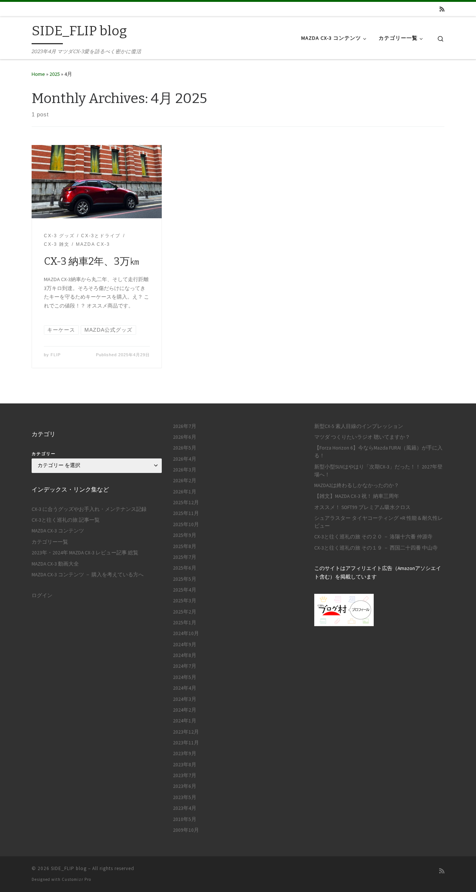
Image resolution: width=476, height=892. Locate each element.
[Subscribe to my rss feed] (442, 9)
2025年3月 (184, 601)
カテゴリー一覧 (50, 542)
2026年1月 (184, 492)
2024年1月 (184, 721)
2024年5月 (184, 677)
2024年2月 (184, 710)
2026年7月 (184, 426)
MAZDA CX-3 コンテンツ (58, 531)
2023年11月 (186, 743)
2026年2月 (184, 480)
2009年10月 (186, 830)
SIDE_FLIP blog (69, 868)
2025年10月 (186, 524)
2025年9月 (184, 535)
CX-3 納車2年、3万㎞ (92, 261)
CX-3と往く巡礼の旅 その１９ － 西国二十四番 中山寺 (376, 548)
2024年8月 (184, 655)
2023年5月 (184, 797)
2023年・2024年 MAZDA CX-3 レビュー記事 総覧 (85, 553)
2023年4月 (184, 808)
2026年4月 (184, 459)
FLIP (56, 354)
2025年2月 (184, 612)
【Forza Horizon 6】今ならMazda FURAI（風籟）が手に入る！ (378, 452)
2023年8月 (184, 764)
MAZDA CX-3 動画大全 (55, 564)
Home (38, 74)
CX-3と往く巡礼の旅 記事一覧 (66, 520)
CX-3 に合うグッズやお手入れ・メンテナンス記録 (89, 509)
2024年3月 (184, 699)
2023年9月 (184, 753)
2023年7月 (184, 775)
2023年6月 (184, 786)
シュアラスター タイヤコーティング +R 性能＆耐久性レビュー (378, 522)
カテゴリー (44, 453)
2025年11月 (186, 513)
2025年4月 (184, 590)
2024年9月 (184, 644)
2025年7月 (184, 557)
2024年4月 (184, 688)
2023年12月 (186, 732)
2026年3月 (184, 470)
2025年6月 (184, 568)
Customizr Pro (76, 879)
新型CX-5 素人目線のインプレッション (358, 426)
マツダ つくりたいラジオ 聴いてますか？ (362, 437)
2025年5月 (184, 579)
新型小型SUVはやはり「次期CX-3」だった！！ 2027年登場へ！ (378, 471)
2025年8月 (184, 546)
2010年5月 (184, 819)
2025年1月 (184, 622)
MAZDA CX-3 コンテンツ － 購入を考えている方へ (88, 574)
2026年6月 (184, 437)
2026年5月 (184, 448)
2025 (54, 74)
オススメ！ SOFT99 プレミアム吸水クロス (362, 507)
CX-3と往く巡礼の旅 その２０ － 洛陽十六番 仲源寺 (373, 537)
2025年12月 (186, 502)
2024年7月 (184, 666)
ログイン (42, 595)
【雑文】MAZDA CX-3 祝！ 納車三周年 (356, 496)
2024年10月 (186, 633)
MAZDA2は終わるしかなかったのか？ (356, 485)
